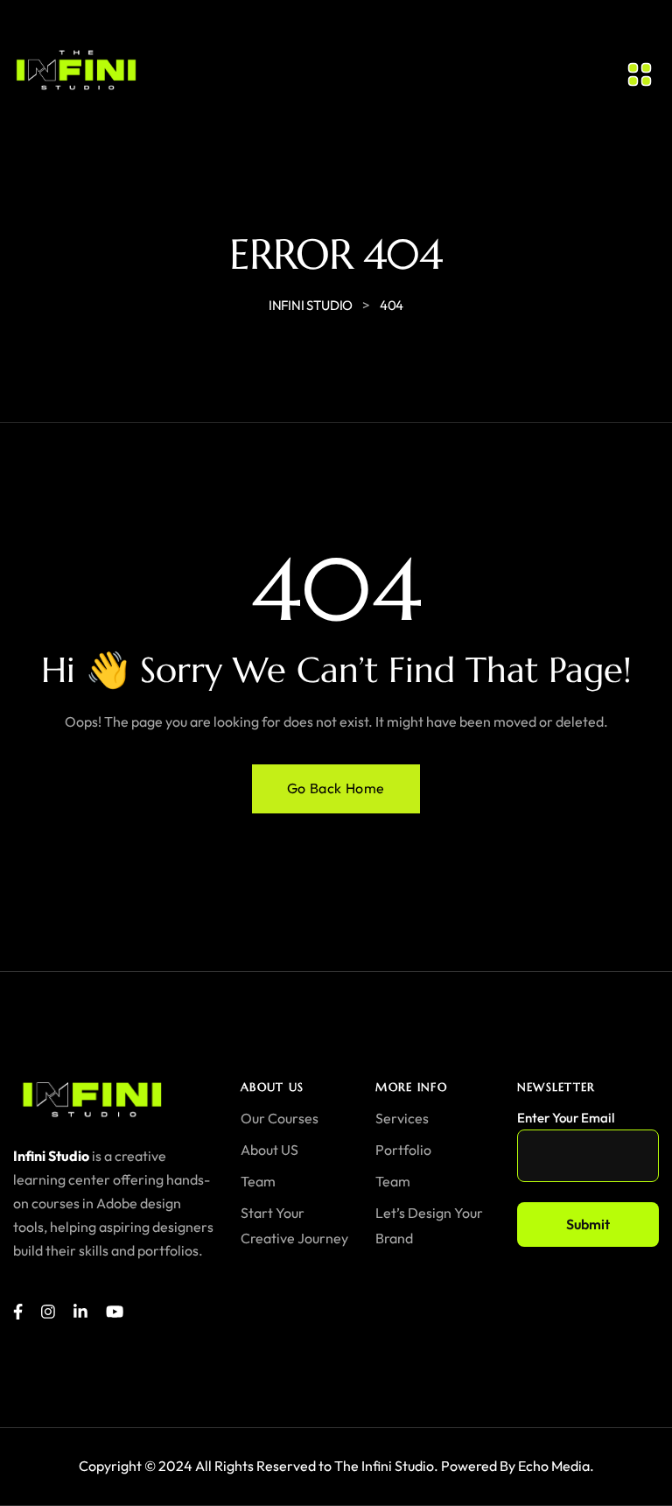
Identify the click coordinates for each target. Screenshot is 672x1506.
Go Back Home (336, 788)
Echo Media (554, 1465)
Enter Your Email (565, 1117)
